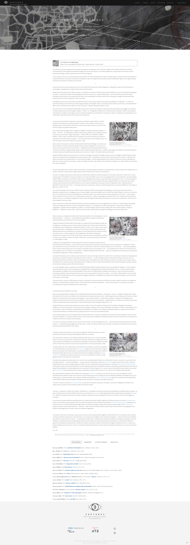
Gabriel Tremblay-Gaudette (103, 377)
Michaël (76, 477)
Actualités (170, 2)
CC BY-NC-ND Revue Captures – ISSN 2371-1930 (95, 541)
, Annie (56, 477)
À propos (137, 2)
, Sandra (57, 480)
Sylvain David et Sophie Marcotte (126, 364)
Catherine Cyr (93, 373)
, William (57, 467)
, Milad (56, 457)
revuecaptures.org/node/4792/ (97, 435)
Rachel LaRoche (108, 362)
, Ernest (56, 454)
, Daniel (57, 470)
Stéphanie (65, 477)
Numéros (145, 2)
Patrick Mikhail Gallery (123, 144)
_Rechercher (182, 2)
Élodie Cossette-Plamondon (119, 402)
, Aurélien (58, 448)
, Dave (56, 460)
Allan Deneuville (59, 370)
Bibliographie (77, 442)
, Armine (57, 483)
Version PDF (114, 442)
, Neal (57, 496)
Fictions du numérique (69, 62)
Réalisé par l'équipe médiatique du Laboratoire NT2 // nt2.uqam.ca (95, 542)
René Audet (96, 393)
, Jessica (57, 486)
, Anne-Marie (58, 464)
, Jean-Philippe (59, 499)
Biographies (88, 442)
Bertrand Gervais (80, 349)
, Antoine (56, 451)
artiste (131, 144)
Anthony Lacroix (129, 404)
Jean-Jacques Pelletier (76, 383)
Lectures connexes (101, 442)
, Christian (58, 489)
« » (94, 477)
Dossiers (152, 2)
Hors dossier (161, 2)
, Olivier (56, 493)
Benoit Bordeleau (130, 400)
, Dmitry (58, 473)
